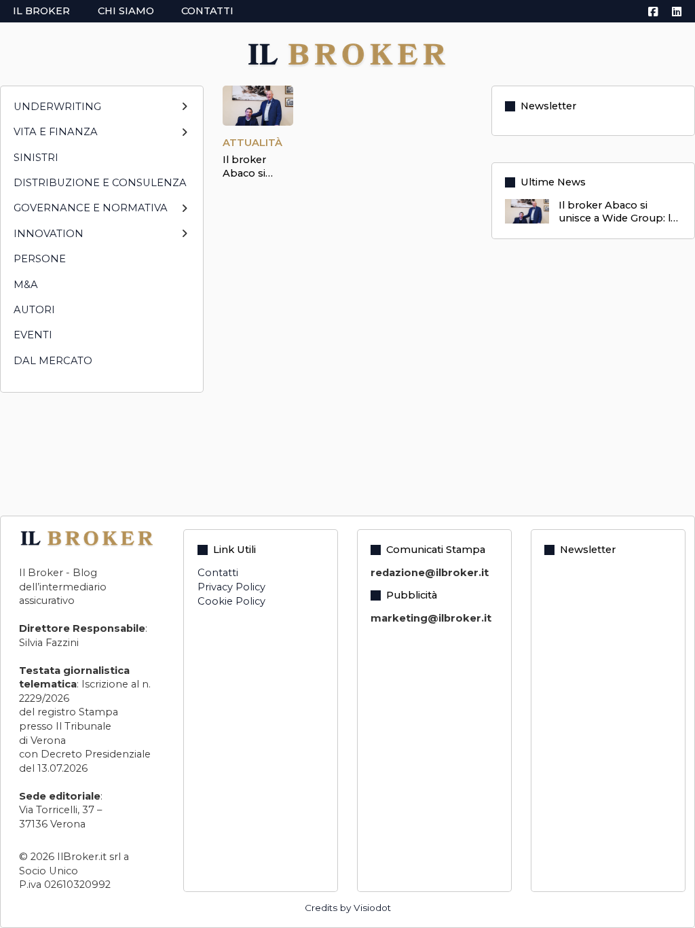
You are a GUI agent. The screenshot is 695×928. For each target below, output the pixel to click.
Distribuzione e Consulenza (100, 183)
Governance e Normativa (91, 208)
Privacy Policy (231, 587)
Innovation (48, 234)
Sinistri (36, 157)
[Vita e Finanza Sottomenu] (184, 138)
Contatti (207, 11)
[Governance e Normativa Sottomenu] (184, 214)
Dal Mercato (53, 361)
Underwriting (57, 107)
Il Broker (41, 11)
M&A (26, 285)
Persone (40, 259)
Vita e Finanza (56, 132)
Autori (34, 310)
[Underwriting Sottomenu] (184, 112)
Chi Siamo (126, 11)
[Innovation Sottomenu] (184, 239)
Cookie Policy (231, 601)
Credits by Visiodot (348, 907)
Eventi (33, 335)
